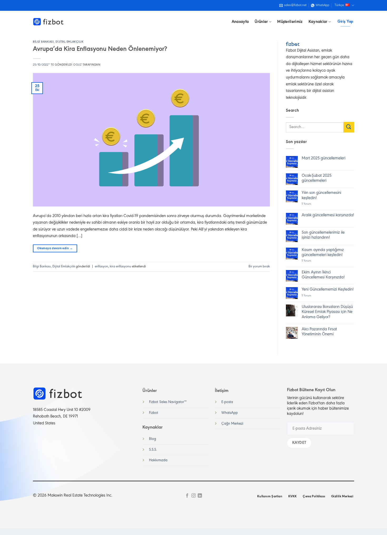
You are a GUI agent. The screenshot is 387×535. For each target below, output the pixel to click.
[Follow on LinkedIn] (200, 495)
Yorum (306, 204)
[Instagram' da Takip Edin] (193, 495)
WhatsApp (229, 413)
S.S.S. (153, 450)
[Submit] (349, 127)
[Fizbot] (48, 21)
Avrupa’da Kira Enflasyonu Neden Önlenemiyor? (100, 49)
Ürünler (261, 22)
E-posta (227, 402)
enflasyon (101, 266)
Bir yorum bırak (259, 266)
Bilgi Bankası (43, 42)
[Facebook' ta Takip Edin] (187, 495)
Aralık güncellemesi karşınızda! (328, 215)
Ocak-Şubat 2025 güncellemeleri (316, 178)
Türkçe (339, 5)
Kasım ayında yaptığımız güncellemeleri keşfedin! (323, 252)
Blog (152, 439)
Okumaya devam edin (55, 248)
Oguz (77, 64)
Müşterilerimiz (289, 22)
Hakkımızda (158, 460)
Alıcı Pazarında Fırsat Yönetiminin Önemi (319, 331)
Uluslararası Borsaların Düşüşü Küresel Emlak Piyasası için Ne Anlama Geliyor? (327, 312)
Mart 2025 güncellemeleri (323, 158)
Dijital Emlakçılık (69, 42)
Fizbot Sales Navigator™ (168, 402)
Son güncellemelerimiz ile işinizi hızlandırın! (323, 235)
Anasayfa (240, 22)
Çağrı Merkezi (232, 424)
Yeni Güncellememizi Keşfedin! (328, 289)
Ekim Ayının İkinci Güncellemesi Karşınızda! (323, 274)
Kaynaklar (318, 22)
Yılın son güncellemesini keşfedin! (321, 195)
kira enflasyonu (120, 266)
